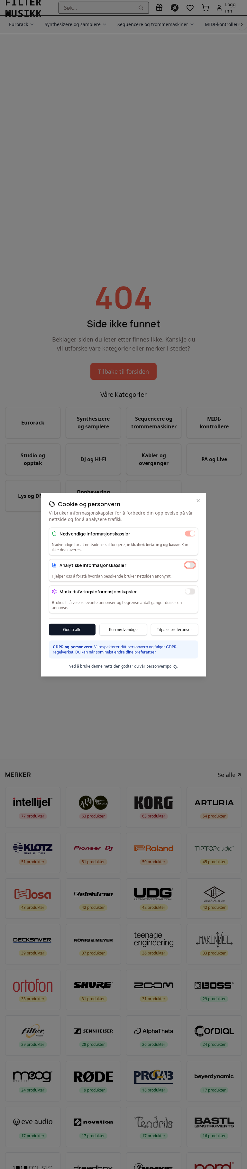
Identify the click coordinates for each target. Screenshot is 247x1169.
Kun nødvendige (123, 629)
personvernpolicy (161, 666)
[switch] (190, 533)
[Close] (198, 500)
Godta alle (72, 629)
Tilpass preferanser (174, 629)
